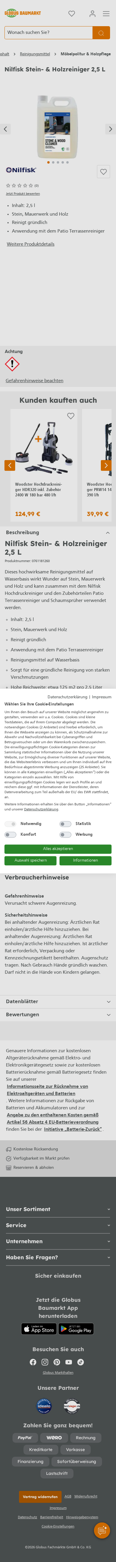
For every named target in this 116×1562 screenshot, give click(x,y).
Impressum (102, 697)
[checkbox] (10, 824)
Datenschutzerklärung (67, 697)
